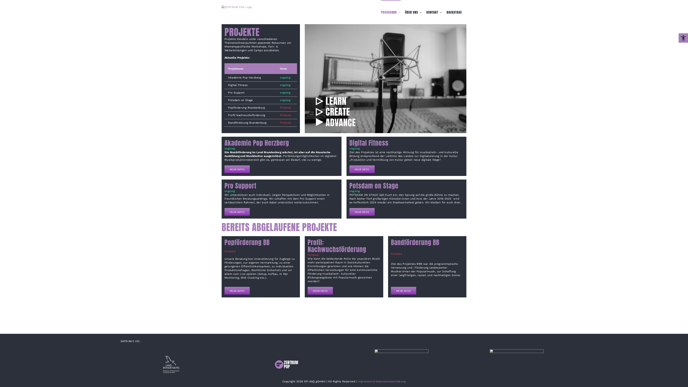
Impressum (365, 381)
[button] (683, 38)
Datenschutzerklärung (391, 381)
